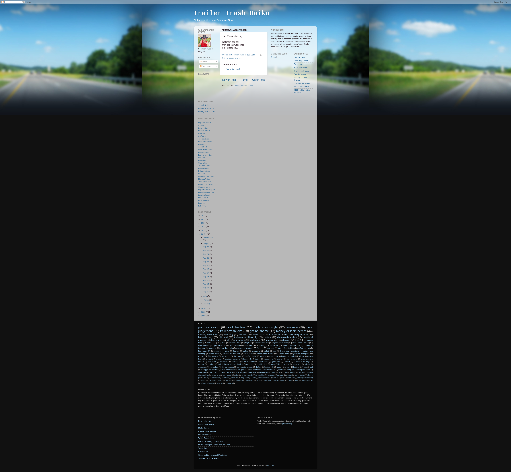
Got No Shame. (300, 74)
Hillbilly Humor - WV (206, 112)
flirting (297, 340)
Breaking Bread (204, 195)
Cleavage (201, 133)
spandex (212, 348)
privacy (219, 359)
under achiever (307, 380)
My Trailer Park (204, 435)
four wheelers (299, 375)
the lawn (243, 334)
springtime (239, 340)
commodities (260, 375)
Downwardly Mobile (302, 83)
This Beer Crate (204, 166)
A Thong (201, 125)
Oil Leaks (201, 174)
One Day (201, 158)
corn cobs (271, 375)
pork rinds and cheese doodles (230, 364)
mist (282, 378)
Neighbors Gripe (204, 171)
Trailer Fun (202, 448)
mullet (266, 351)
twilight (307, 364)
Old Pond (201, 144)
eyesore (292, 327)
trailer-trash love (231, 331)
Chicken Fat (203, 451)
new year (270, 348)
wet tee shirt (264, 372)
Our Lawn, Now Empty (206, 176)
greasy (287, 367)
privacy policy (287, 424)
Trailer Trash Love (301, 71)
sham (259, 380)
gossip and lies (235, 58)
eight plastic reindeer (245, 367)
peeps (203, 380)
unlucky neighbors (207, 383)
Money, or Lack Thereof (300, 79)
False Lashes (203, 128)
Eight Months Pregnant (206, 190)
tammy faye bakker (286, 348)
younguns (229, 383)
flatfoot (258, 367)
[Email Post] (260, 55)
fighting (260, 348)
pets (274, 351)
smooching (296, 364)
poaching (211, 380)
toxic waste (240, 372)
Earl (279, 372)
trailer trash (258, 334)
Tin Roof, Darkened (205, 139)
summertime (235, 343)
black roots (226, 356)
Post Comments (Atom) (244, 86)
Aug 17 (206, 273)
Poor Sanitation (300, 67)
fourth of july (269, 367)
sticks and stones (217, 372)
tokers (290, 380)
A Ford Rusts (202, 147)
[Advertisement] (279, 102)
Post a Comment (233, 69)
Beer (273, 372)
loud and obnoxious (291, 345)
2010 (203, 308)
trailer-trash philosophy (246, 337)
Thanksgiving (213, 356)
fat (227, 340)
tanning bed (271, 340)
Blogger (270, 465)
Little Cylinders (203, 152)
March (206, 300)
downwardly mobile (287, 337)
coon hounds (203, 345)
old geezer (242, 370)
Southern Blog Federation (209, 458)
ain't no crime (292, 359)
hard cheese (215, 378)
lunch (254, 378)
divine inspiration (221, 351)
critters (267, 337)
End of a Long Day (205, 155)
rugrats (201, 356)
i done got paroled (288, 356)
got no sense (220, 345)
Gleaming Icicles (204, 187)
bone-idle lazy (205, 337)
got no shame (259, 331)
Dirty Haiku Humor (206, 421)
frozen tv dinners (248, 362)
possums (249, 364)
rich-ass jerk (238, 380)
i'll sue (304, 367)
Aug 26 (206, 250)
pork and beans (255, 370)
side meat (267, 380)
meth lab (275, 378)
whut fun (220, 383)
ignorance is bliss (280, 343)
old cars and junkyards (296, 334)
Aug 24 (206, 254)
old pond (223, 337)
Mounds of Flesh (204, 131)
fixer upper (274, 334)
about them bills (226, 348)
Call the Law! (299, 57)
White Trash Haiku (206, 424)
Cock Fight (202, 160)
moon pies (291, 378)
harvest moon (283, 353)
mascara (256, 351)
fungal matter (263, 362)
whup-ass (274, 345)
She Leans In (203, 198)
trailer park (252, 372)
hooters (296, 367)
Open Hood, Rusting (205, 150)
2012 (203, 230)
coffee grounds (247, 375)
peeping (201, 364)
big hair (248, 343)
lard (311, 367)
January (207, 304)
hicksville (234, 378)
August (206, 243)
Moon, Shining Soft (205, 142)
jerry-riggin (245, 378)
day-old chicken (228, 367)
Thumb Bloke (203, 105)
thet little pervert (279, 380)
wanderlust (202, 367)
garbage (263, 356)
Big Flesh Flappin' (204, 123)
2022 (203, 215)
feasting (262, 345)
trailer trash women (300, 343)
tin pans (230, 372)
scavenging (250, 380)
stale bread (202, 372)
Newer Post (229, 79)
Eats (285, 372)
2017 (203, 223)
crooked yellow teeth (245, 348)
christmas (248, 353)
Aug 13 (206, 288)
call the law (236, 327)
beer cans (216, 340)
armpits (292, 372)
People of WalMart (206, 108)
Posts (204, 61)
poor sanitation (208, 327)
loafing (245, 351)
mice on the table (228, 370)
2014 (203, 227)
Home (244, 79)
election (289, 375)
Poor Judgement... (301, 61)
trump (297, 380)
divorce (236, 351)
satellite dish (262, 364)
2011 (203, 234)
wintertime (255, 340)
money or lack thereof (291, 331)
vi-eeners (279, 359)
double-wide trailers (265, 353)
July (205, 296)
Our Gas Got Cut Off (205, 184)
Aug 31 (206, 247)
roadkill (281, 370)
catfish (236, 375)
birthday (301, 372)
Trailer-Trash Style (301, 87)
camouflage (214, 367)
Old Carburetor (203, 168)
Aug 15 (206, 280)
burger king (216, 375)
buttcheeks (249, 345)
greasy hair (273, 356)
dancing (280, 375)
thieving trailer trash (208, 334)
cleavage (286, 340)
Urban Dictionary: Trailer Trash (211, 441)
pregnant (209, 359)
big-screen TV (204, 351)
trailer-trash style (266, 327)
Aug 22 (206, 258)
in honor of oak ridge (302, 362)
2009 (203, 312)
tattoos (257, 359)
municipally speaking (305, 378)
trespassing (268, 359)
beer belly (228, 334)
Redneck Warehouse (207, 431)
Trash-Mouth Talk (204, 182)
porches (211, 364)
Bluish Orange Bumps (206, 192)
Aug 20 (206, 265)
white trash (214, 353)
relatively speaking (232, 359)
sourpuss (290, 370)
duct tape (237, 356)
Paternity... (202, 206)
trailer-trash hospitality (289, 351)
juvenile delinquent (301, 353)
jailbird (223, 343)
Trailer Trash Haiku (231, 13)
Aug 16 (206, 276)
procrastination (269, 370)
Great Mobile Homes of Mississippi (212, 455)
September (208, 237)
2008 (203, 316)
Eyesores (298, 64)
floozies (235, 362)
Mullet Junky (203, 428)
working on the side (231, 353)
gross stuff (276, 362)
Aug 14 (206, 284)
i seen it (287, 362)
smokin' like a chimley (280, 364)
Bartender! (202, 203)
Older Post (258, 79)
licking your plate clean (210, 370)
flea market (224, 362)
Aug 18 (206, 269)
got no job (211, 343)
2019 (203, 219)
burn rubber (227, 375)
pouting (220, 380)
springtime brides (303, 370)
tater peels (247, 359)
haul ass (225, 378)
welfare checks (303, 348)
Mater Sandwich (204, 200)
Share (273, 57)
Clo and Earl (202, 163)
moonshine (235, 345)
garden (279, 367)
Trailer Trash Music (206, 438)
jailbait (301, 356)
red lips (228, 380)
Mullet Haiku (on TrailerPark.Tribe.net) (214, 445)
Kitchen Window (204, 179)
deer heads (212, 362)
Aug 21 (206, 262)
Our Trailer (202, 136)
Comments (206, 66)
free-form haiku (250, 356)
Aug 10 (206, 291)
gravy (206, 378)
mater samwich (263, 378)
